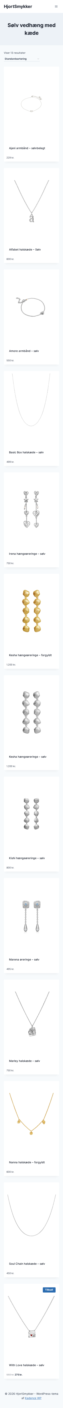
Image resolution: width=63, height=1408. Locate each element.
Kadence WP (33, 1398)
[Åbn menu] (56, 6)
